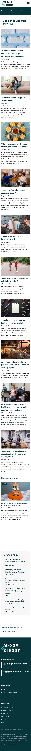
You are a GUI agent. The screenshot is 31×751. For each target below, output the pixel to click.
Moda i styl (5, 716)
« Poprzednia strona (10, 627)
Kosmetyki (4, 713)
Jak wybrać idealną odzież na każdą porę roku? (16, 608)
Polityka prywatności (9, 692)
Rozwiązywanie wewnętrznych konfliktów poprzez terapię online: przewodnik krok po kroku (14, 407)
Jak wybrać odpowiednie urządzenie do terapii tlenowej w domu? (15, 561)
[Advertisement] (15, 536)
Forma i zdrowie (7, 710)
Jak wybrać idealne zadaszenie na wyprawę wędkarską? (16, 672)
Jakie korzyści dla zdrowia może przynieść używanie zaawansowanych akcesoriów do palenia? (15, 591)
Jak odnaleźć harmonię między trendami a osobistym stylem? (14, 600)
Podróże (4, 719)
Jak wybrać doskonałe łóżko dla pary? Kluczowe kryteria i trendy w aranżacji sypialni (15, 365)
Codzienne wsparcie (8, 707)
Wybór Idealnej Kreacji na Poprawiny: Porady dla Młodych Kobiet (15, 580)
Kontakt (4, 689)
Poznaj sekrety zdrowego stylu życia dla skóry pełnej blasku (15, 664)
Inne (2, 722)
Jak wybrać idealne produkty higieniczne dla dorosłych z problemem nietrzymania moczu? (14, 53)
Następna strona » (10, 631)
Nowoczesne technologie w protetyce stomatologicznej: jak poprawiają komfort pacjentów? (15, 570)
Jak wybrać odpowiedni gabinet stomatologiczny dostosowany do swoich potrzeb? (14, 454)
